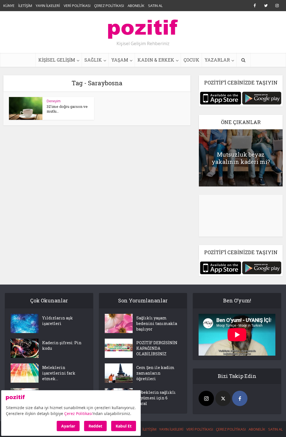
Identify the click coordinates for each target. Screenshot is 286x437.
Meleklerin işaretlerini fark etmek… (58, 373)
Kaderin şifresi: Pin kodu (62, 345)
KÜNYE (9, 5)
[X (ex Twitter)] (223, 398)
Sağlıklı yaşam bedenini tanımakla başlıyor (156, 323)
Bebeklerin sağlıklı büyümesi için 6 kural (156, 398)
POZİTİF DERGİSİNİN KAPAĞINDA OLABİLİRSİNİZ (156, 348)
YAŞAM (119, 60)
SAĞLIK (93, 60)
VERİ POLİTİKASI (77, 5)
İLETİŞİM (25, 5)
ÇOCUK (191, 60)
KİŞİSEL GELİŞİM (56, 60)
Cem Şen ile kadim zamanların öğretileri (155, 373)
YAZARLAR (217, 60)
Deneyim (54, 101)
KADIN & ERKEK (155, 60)
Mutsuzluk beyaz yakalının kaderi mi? (241, 158)
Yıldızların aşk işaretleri (57, 320)
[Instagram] (206, 398)
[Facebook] (239, 398)
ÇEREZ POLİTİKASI (109, 5)
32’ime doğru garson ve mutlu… (67, 109)
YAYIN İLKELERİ (48, 5)
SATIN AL (155, 5)
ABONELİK (136, 5)
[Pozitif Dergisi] (143, 27)
